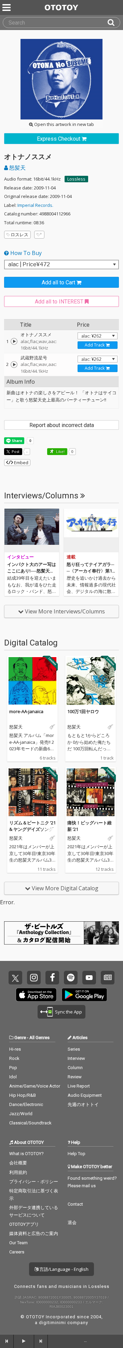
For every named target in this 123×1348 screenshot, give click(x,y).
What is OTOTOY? (26, 1153)
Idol (13, 1076)
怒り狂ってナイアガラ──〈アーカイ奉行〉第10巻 (90, 571)
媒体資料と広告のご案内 (33, 1233)
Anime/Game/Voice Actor (34, 1086)
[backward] (7, 1341)
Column (75, 1067)
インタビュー (20, 556)
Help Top (76, 1153)
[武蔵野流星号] (14, 364)
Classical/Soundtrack (30, 1122)
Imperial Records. (35, 205)
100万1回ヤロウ (83, 711)
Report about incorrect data (61, 425)
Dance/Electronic (26, 1104)
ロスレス (19, 234)
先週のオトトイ (83, 1104)
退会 (72, 1222)
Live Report (79, 1086)
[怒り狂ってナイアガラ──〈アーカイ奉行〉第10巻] (91, 530)
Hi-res (15, 1049)
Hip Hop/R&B (22, 1095)
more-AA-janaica (26, 711)
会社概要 (18, 1162)
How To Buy (25, 253)
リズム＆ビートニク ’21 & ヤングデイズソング (32, 826)
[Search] (114, 22)
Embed (20, 462)
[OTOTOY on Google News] (107, 977)
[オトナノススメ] (14, 341)
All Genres (39, 1037)
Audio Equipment (85, 1095)
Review (75, 1076)
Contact (75, 1204)
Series (74, 1049)
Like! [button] (60, 451)
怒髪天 (17, 167)
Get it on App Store (36, 995)
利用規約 (18, 1172)
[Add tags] (39, 235)
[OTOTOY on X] (15, 977)
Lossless (76, 179)
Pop (13, 1067)
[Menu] (7, 7)
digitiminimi (52, 1322)
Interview (76, 1058)
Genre (20, 1037)
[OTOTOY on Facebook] (52, 977)
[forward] (41, 1341)
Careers (16, 1251)
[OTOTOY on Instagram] (34, 977)
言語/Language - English (63, 1269)
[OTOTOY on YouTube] (89, 977)
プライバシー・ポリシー (33, 1181)
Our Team (18, 1242)
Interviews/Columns (42, 495)
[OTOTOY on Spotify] (71, 977)
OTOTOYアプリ (24, 1224)
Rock (14, 1058)
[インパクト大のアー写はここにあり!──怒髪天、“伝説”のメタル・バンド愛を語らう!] (31, 530)
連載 (71, 556)
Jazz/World (20, 1113)
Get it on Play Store (84, 995)
